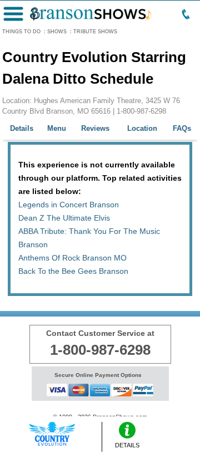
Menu (56, 128)
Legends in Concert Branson (68, 204)
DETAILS (127, 445)
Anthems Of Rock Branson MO (72, 257)
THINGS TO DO (21, 31)
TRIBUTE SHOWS (95, 31)
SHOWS (57, 31)
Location (142, 128)
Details (21, 128)
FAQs (182, 128)
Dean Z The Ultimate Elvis (64, 217)
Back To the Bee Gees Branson (73, 271)
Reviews (95, 128)
